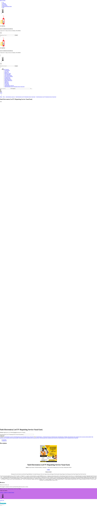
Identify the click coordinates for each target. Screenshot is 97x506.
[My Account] (0, 90)
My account (4, 4)
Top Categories (6, 69)
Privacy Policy (4, 5)
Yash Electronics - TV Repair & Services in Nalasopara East (46, 436)
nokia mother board (7, 79)
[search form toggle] (1, 33)
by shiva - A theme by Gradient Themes (7, 492)
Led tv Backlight (7, 74)
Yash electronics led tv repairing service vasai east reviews (29, 437)
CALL (48, 469)
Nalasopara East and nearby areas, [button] (17, 474)
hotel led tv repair (7, 73)
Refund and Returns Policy (7, 6)
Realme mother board (8, 80)
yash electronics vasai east (9, 85)
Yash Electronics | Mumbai (62, 436)
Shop (3, 7)
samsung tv (6, 81)
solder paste (6, 82)
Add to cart (2, 435)
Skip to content (2, 0)
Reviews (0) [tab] (4, 440)
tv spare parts (6, 84)
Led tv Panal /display (8, 75)
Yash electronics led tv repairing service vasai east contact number (79, 436)
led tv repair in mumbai (8, 76)
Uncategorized (7, 70)
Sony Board (6, 83)
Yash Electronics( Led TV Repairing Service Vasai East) (14, 86)
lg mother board (7, 77)
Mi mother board (7, 78)
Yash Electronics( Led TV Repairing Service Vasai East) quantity (11, 434)
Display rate (6, 72)
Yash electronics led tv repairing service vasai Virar (49, 437)
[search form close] (0, 36)
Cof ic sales (6, 71)
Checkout (4, 3)
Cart (3, 2)
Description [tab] (4, 439)
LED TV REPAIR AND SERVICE (6, 28)
